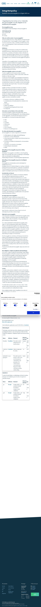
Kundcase (15, 3)
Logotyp (3, 587)
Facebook (33, 586)
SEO (2, 589)
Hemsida (3, 586)
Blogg (19, 3)
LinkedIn (33, 589)
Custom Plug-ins (10, 586)
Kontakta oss (23, 3)
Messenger (34, 588)
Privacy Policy (17, 605)
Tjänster (8, 3)
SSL (2, 591)
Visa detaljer (35, 309)
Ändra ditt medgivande (7, 322)
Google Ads (4, 593)
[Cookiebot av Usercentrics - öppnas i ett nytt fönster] (35, 293)
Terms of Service (23, 605)
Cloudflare (10, 341)
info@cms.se (24, 592)
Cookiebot (26, 325)
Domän (9, 589)
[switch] (14, 305)
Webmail (35, 594)
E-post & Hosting (11, 587)
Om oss (12, 3)
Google (9, 384)
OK (33, 312)
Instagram (33, 587)
